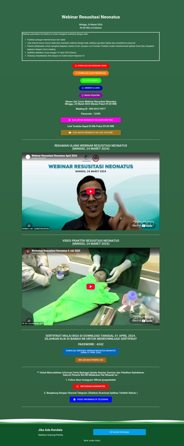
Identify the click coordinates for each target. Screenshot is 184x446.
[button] (90, 360)
